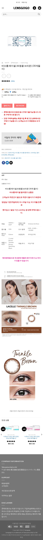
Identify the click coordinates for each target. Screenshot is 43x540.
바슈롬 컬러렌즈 (25, 152)
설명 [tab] (3, 175)
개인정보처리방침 (25, 523)
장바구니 (7, 106)
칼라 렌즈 (18, 158)
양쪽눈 (14, 92)
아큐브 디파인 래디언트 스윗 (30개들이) (32, 437)
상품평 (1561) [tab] (6, 183)
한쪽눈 (6, 92)
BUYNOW (20, 106)
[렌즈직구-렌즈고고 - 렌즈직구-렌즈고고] (21, 8)
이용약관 (15, 523)
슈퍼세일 (33, 152)
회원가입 (24, 2)
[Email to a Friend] (11, 162)
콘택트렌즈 (14, 63)
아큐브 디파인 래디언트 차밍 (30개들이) (11, 437)
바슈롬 (17, 152)
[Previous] (1, 438)
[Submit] (39, 14)
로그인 (18, 2)
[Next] (41, 438)
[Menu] (3, 7)
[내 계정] (34, 8)
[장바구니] (39, 8)
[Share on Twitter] (7, 162)
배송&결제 (5, 483)
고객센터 (5, 486)
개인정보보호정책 (8, 491)
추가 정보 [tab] (4, 179)
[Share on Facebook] (3, 162)
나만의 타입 (24, 63)
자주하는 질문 (7, 495)
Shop (7, 63)
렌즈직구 (7, 158)
